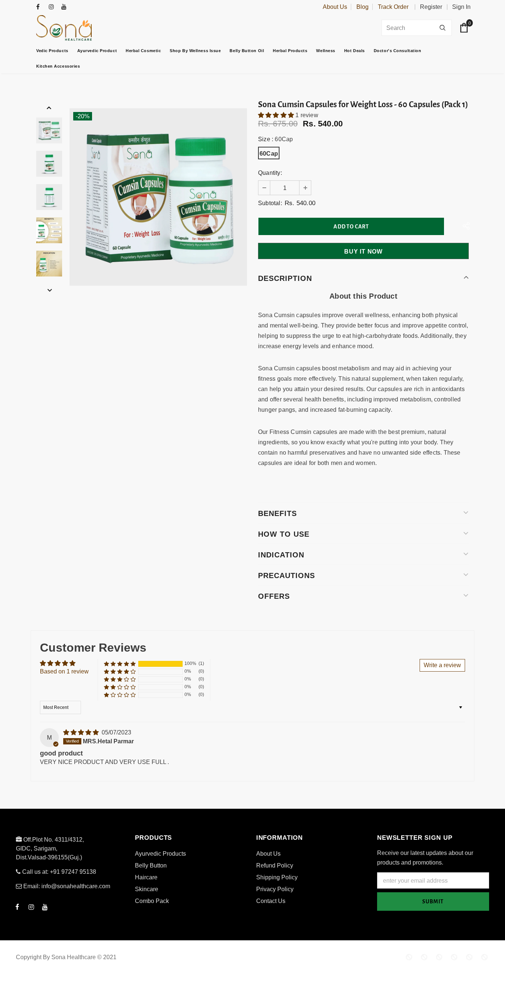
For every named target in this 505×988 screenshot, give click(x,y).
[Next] (49, 290)
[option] (158, 197)
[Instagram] (53, 7)
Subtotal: (270, 203)
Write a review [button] (442, 665)
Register (431, 7)
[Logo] (82, 28)
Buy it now (363, 251)
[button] (276, 115)
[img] (81, 732)
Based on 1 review (64, 671)
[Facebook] (40, 7)
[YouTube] (66, 7)
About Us (335, 7)
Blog (362, 7)
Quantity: (270, 173)
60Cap (269, 153)
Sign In (461, 7)
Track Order (393, 7)
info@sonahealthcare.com (75, 886)
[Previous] (49, 107)
